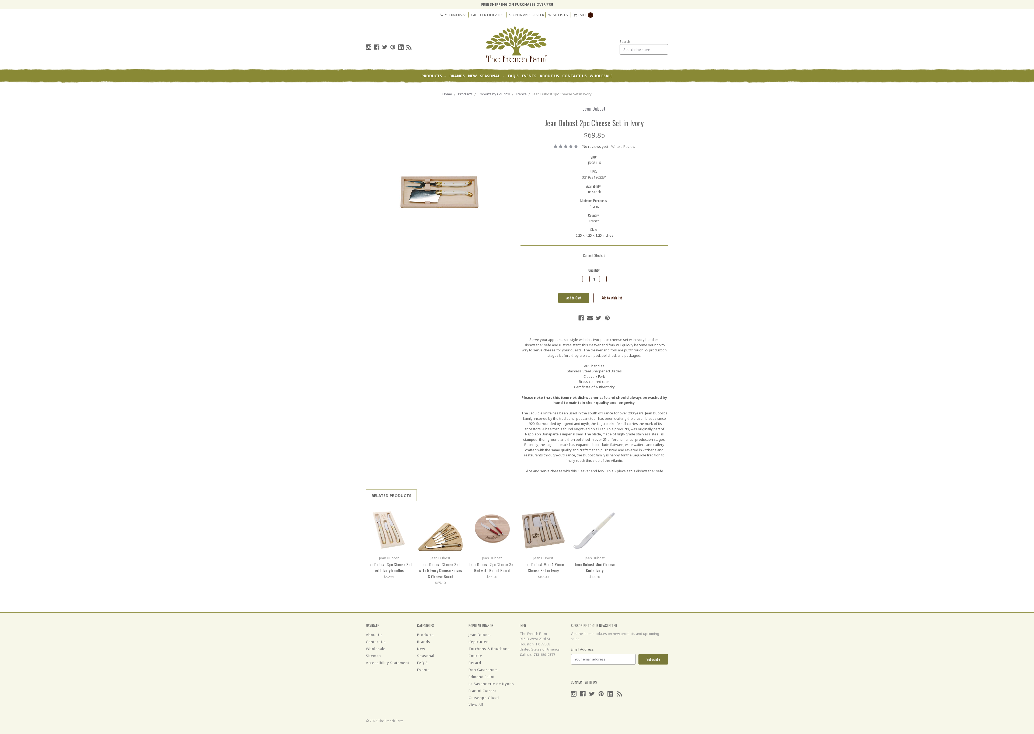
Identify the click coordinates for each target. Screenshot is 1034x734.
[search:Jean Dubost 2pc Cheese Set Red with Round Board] (509, 512)
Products (432, 75)
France (521, 94)
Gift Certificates (487, 14)
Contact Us (574, 75)
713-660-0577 (454, 14)
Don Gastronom (483, 669)
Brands (457, 75)
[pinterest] (393, 47)
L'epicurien (479, 641)
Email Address (582, 649)
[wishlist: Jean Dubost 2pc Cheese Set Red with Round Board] (509, 521)
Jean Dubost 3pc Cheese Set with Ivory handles (389, 567)
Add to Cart (389, 529)
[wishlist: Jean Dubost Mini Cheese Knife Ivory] (612, 521)
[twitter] (384, 47)
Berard (475, 662)
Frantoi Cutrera (483, 690)
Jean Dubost (480, 634)
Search (625, 41)
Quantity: (594, 270)
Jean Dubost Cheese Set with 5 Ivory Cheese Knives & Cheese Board (440, 570)
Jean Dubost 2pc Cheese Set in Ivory (562, 94)
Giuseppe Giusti (484, 697)
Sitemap (373, 655)
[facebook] (376, 47)
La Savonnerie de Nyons (491, 683)
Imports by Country (494, 94)
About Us (549, 75)
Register (536, 14)
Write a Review (623, 146)
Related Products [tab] (391, 495)
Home (447, 94)
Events (529, 75)
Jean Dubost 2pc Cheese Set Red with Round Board (492, 567)
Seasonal (490, 75)
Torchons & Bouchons (489, 648)
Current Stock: (594, 255)
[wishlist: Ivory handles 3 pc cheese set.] (406, 521)
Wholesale (601, 75)
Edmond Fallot (482, 676)
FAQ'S (513, 75)
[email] (590, 318)
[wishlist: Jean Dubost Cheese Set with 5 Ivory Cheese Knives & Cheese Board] (457, 521)
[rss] (409, 47)
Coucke (475, 655)
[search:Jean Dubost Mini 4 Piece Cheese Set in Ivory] (560, 512)
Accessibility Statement (387, 662)
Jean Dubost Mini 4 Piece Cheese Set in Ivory (543, 567)
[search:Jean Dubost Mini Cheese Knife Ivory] (612, 512)
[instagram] (368, 47)
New (472, 75)
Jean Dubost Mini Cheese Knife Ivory (595, 567)
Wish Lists (558, 14)
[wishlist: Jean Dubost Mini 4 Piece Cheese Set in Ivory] (560, 521)
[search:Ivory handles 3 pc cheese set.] (406, 512)
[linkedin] (401, 47)
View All (476, 704)
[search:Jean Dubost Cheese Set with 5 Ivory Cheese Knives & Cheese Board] (457, 512)
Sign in (515, 14)
